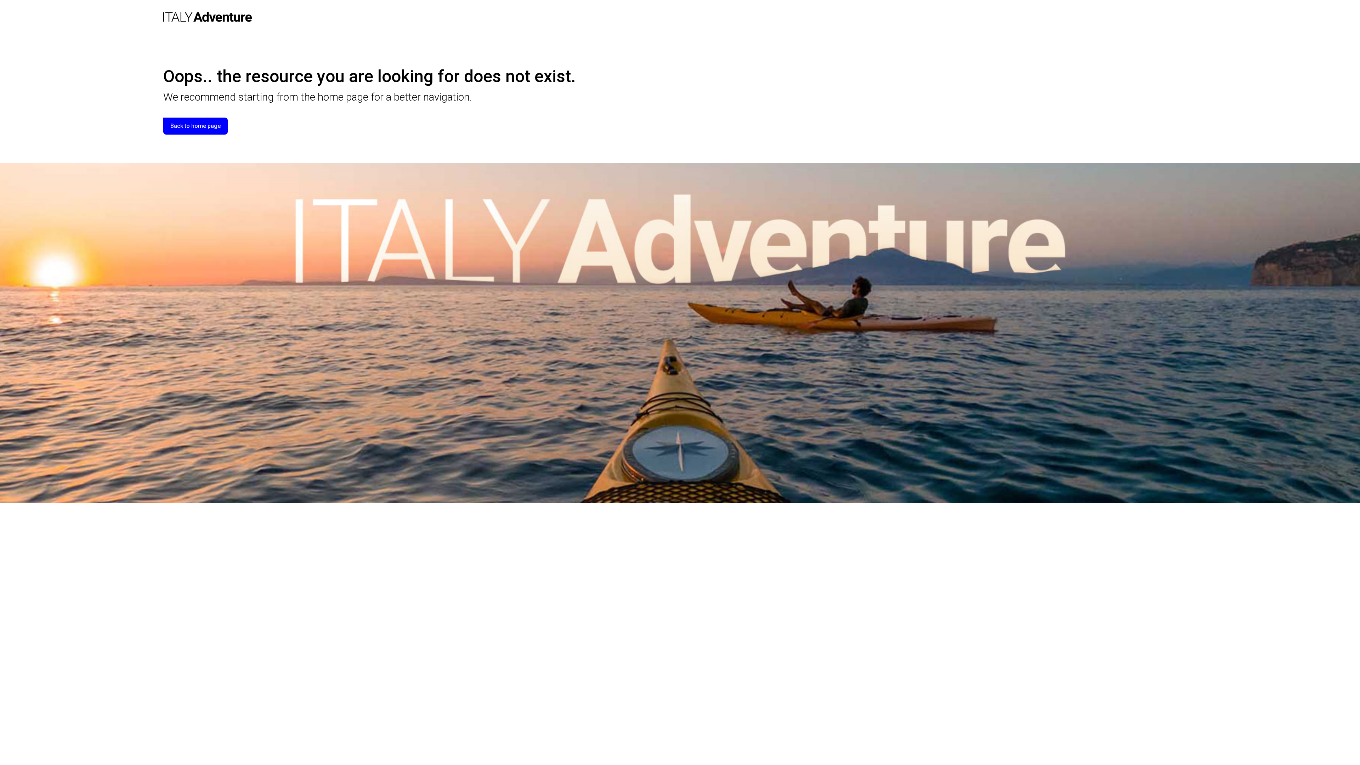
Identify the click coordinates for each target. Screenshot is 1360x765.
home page (343, 97)
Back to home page (195, 126)
